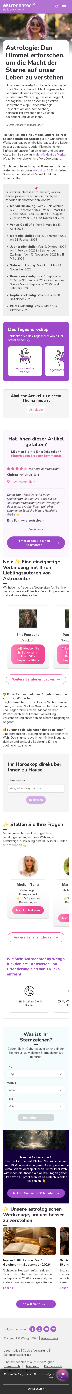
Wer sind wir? (49, 1338)
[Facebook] (32, 1329)
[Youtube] (46, 1329)
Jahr (10, 1099)
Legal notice (12, 1350)
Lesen (7, 1288)
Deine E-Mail (17, 780)
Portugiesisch (53, 1366)
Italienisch (32, 1366)
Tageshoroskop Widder (25, 369)
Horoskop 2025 (43, 170)
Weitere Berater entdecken (33, 679)
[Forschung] (57, 6)
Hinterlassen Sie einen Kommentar (34, 542)
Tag (9, 1066)
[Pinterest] (53, 1329)
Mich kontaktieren (28, 910)
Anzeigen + (36, 529)
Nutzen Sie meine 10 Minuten (34, 1193)
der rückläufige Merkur (51, 154)
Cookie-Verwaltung (35, 1350)
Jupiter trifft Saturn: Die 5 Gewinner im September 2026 (26, 1262)
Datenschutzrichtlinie (17, 1354)
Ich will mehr (31, 1304)
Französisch (12, 1366)
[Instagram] (39, 1329)
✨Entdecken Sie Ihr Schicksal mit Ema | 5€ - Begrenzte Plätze (28, 654)
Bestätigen (36, 800)
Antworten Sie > (24, 481)
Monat (11, 1083)
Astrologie (36, 409)
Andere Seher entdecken (34, 937)
